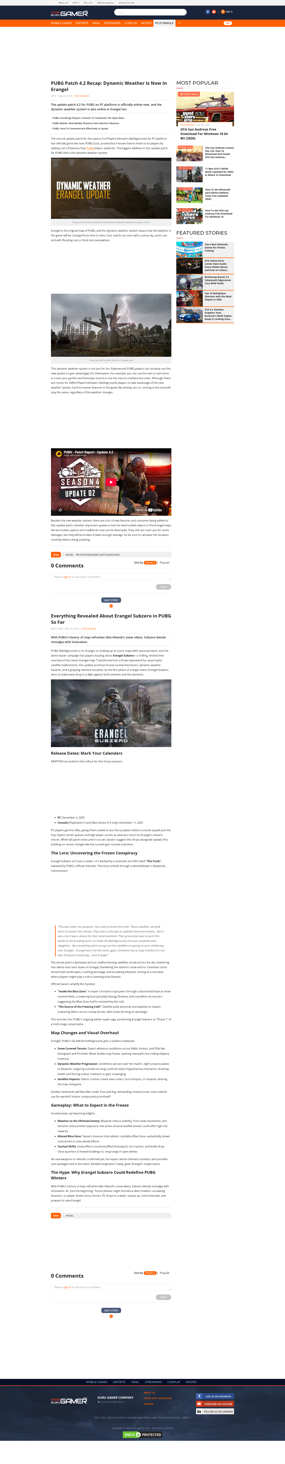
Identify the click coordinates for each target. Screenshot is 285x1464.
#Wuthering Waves (106, 2)
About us (149, 1392)
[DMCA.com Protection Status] (142, 1437)
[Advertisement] (111, 53)
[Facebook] (208, 12)
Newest (150, 562)
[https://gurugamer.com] (69, 1400)
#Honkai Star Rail (127, 2)
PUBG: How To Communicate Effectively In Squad (80, 128)
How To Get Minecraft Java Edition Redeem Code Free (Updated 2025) (217, 194)
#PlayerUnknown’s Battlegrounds (98, 554)
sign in (67, 577)
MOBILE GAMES (61, 23)
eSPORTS (82, 23)
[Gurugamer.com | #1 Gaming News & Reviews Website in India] (70, 13)
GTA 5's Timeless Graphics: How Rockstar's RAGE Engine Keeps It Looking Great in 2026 (218, 314)
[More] (179, 23)
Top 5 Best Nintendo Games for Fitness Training (216, 247)
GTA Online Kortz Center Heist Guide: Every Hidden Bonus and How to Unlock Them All (216, 265)
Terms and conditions (158, 1398)
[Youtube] (214, 12)
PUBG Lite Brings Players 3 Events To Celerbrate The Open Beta (88, 118)
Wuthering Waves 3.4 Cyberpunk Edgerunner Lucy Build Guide (218, 280)
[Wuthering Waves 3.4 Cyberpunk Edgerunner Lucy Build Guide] (189, 282)
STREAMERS (112, 23)
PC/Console (164, 23)
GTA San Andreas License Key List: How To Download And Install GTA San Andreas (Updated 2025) (219, 152)
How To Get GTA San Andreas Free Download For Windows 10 (218, 213)
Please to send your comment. (77, 577)
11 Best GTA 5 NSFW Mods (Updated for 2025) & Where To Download (219, 171)
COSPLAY (130, 23)
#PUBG (69, 554)
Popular (165, 562)
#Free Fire (88, 2)
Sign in (229, 11)
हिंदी (227, 23)
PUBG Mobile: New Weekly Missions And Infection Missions (86, 123)
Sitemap (148, 1403)
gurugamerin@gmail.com (113, 1401)
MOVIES (146, 23)
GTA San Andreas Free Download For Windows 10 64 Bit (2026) (204, 133)
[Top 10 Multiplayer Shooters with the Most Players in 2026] (189, 298)
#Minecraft (63, 2)
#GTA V (76, 2)
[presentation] (62, 555)
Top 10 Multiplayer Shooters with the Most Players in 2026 (218, 296)
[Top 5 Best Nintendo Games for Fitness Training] (189, 249)
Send (163, 586)
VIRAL (96, 23)
